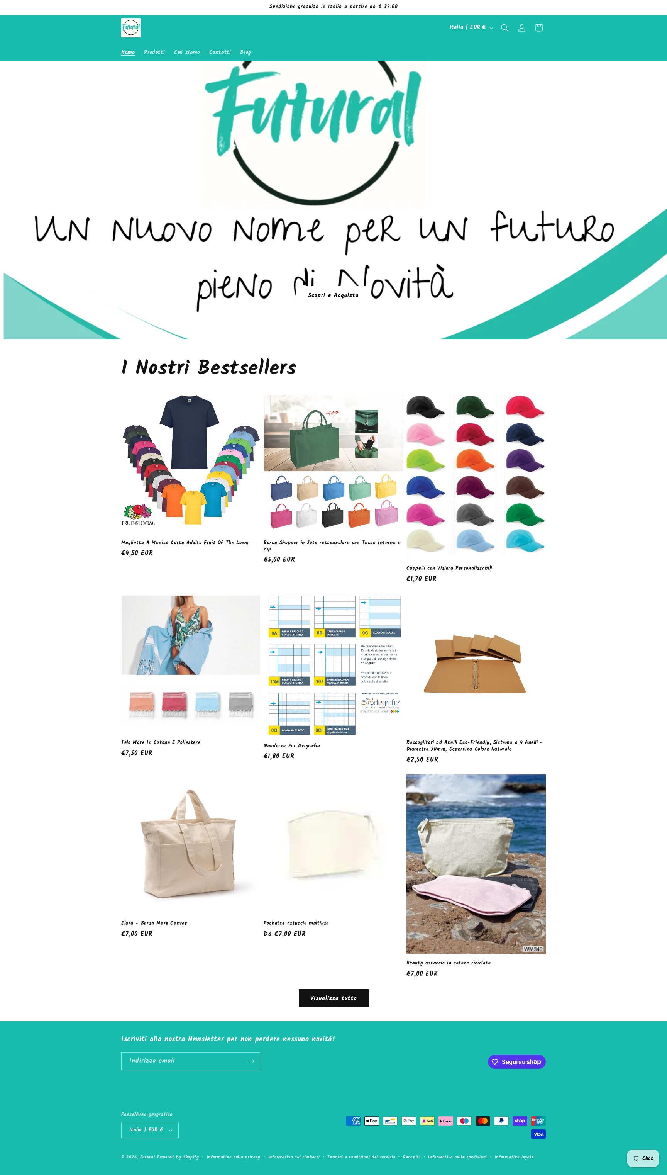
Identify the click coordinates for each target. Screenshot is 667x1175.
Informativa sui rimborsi (294, 1157)
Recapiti (412, 1157)
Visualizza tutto (333, 998)
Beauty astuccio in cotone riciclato (448, 963)
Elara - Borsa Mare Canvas (154, 923)
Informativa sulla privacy (234, 1157)
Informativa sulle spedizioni (457, 1157)
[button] (504, 27)
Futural (147, 1157)
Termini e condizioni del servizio (361, 1157)
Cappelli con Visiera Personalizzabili (449, 568)
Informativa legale (514, 1157)
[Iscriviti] (251, 1061)
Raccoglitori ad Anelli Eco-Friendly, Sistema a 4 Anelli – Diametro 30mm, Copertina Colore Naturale (474, 746)
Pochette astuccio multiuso (296, 923)
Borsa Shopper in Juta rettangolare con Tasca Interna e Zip (332, 546)
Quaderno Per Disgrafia (292, 746)
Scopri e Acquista (333, 295)
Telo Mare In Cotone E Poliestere (160, 743)
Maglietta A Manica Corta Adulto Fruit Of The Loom (185, 543)
